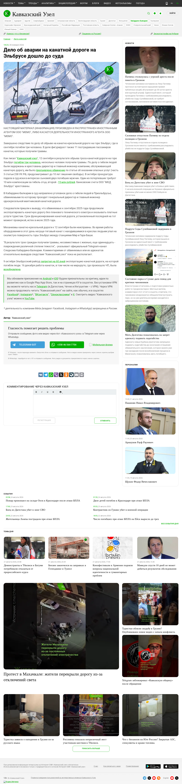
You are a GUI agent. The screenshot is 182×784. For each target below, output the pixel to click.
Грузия (102, 21)
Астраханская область (66, 21)
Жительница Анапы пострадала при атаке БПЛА (33, 519)
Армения (50, 21)
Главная (7, 39)
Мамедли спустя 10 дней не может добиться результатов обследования (156, 566)
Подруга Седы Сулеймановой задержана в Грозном (148, 230)
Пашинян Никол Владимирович (142, 402)
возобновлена (12, 269)
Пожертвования (132, 766)
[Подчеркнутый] (47, 392)
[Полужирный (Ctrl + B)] (36, 392)
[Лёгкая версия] (167, 3)
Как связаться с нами (111, 766)
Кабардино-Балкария (139, 21)
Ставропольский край (142, 25)
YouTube (29, 298)
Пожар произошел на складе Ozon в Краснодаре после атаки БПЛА (43, 500)
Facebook (12, 294)
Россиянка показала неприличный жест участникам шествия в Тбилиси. (84, 741)
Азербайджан (38, 21)
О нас (96, 766)
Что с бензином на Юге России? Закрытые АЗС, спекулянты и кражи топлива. (149, 741)
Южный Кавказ (10, 29)
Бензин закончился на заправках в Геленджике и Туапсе (67, 566)
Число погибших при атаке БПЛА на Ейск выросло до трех (126, 519)
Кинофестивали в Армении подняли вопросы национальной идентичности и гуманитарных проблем (113, 570)
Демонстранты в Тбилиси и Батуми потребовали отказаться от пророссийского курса (23, 568)
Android (47, 278)
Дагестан (112, 21)
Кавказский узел (27, 158)
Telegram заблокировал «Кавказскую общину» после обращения (147, 681)
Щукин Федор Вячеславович (141, 481)
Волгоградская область (87, 21)
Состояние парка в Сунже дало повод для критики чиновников (148, 280)
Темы (21, 3)
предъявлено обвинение (50, 170)
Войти (172, 13)
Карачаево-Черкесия (13, 25)
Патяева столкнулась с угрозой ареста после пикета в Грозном (149, 78)
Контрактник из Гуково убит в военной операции (120, 509)
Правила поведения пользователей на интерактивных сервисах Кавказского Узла (63, 778)
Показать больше (91, 748)
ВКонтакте (41, 294)
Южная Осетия (167, 25)
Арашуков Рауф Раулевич (139, 442)
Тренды (32, 3)
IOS (56, 278)
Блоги (95, 3)
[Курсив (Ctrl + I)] (42, 392)
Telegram (41, 286)
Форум (83, 3)
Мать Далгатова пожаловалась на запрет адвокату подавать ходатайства (147, 336)
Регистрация (44, 420)
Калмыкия (155, 21)
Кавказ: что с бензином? (18, 34)
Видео (107, 3)
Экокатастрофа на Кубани (165, 34)
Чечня (156, 25)
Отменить (105, 421)
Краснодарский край (32, 25)
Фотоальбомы (123, 3)
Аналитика (48, 3)
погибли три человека (27, 162)
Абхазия (8, 21)
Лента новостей (20, 39)
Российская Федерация (71, 25)
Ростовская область (91, 25)
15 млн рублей (66, 182)
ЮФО (21, 29)
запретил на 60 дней (53, 261)
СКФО (128, 25)
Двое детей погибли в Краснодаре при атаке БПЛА (121, 500)
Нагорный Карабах (50, 25)
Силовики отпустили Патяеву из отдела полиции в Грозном (147, 137)
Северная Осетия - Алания (112, 25)
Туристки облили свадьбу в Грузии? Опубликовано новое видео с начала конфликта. (148, 630)
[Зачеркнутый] (53, 392)
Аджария (17, 21)
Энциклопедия (66, 3)
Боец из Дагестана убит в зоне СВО (145, 182)
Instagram (26, 294)
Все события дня (169, 524)
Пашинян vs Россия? (91, 34)
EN (177, 3)
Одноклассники (60, 294)
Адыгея (27, 21)
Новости (8, 3)
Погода (140, 3)
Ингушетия (123, 21)
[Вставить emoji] (60, 392)
